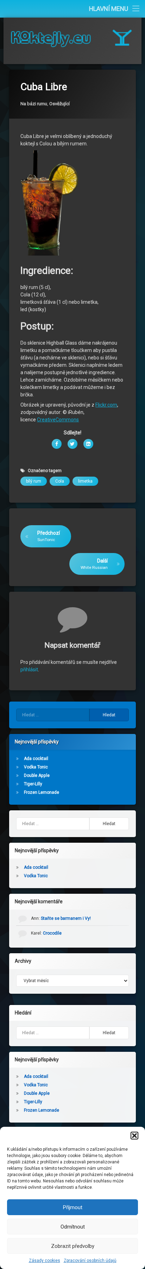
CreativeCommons (58, 419)
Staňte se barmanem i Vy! (66, 918)
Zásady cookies (44, 1260)
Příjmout (72, 1207)
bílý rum (33, 481)
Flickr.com (106, 405)
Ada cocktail (36, 758)
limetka (85, 481)
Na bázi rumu (33, 103)
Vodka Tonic (36, 767)
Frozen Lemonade (41, 792)
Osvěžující (59, 103)
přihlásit (29, 669)
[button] (134, 1135)
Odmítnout (73, 1227)
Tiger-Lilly (33, 783)
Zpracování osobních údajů (90, 1260)
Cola (59, 481)
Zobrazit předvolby (72, 1246)
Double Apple (37, 775)
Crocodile (52, 933)
